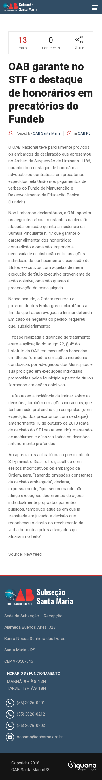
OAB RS (84, 133)
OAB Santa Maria (46, 133)
